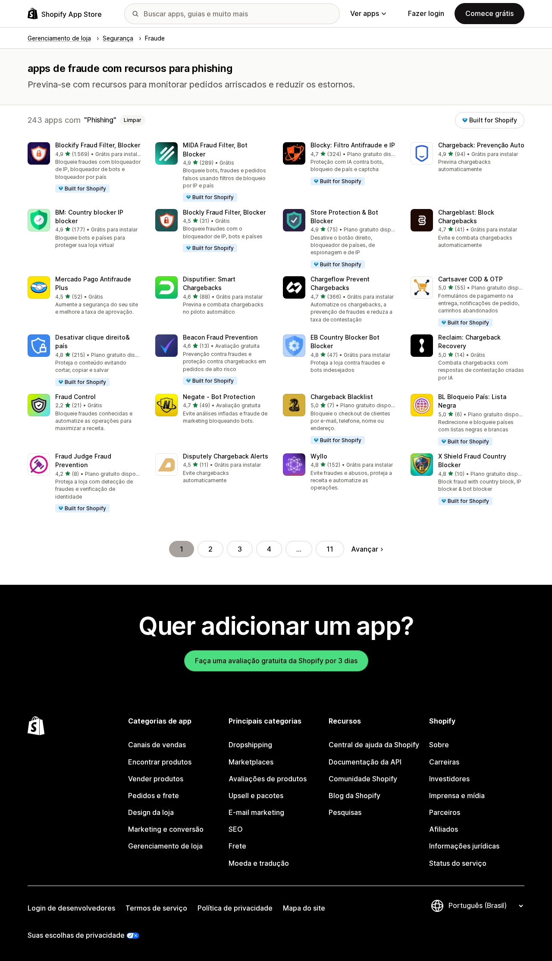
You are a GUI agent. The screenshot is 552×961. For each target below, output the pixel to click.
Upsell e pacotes (256, 795)
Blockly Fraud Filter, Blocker (224, 212)
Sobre (439, 744)
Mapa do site (304, 908)
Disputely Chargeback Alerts (225, 456)
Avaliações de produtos (268, 778)
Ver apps (364, 13)
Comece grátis (489, 13)
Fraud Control (75, 396)
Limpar (132, 120)
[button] (84, 167)
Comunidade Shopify (363, 778)
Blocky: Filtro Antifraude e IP (352, 145)
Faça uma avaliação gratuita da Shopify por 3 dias (276, 660)
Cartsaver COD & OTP (470, 279)
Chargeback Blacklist (341, 396)
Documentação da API (365, 762)
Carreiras (444, 762)
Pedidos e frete (153, 795)
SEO (236, 829)
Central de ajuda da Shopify (374, 744)
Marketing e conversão (166, 829)
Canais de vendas (157, 744)
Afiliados (443, 829)
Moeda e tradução (259, 863)
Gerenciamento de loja (165, 846)
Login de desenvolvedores (71, 908)
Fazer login (426, 13)
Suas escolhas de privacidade (76, 935)
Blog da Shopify (354, 795)
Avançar (364, 549)
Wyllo (318, 456)
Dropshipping (250, 744)
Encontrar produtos (159, 762)
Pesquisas (345, 812)
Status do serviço (457, 863)
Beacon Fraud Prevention (220, 337)
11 (329, 549)
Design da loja (151, 812)
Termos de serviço (156, 908)
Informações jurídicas (464, 846)
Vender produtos (155, 778)
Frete (237, 846)
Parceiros (444, 812)
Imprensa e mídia (457, 795)
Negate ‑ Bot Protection (219, 396)
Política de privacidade (235, 908)
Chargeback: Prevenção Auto (481, 145)
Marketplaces (251, 762)
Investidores (449, 778)
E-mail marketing (256, 812)
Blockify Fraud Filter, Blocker (97, 145)
